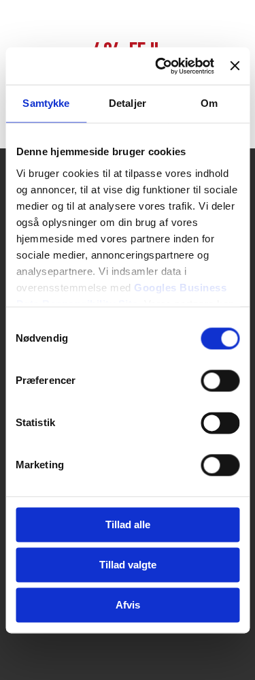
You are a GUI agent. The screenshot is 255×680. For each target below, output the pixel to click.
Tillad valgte (127, 564)
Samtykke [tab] (45, 103)
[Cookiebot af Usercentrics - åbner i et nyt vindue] (160, 66)
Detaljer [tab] (127, 103)
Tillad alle (127, 524)
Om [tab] (209, 103)
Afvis (128, 605)
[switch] (220, 380)
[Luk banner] (234, 66)
